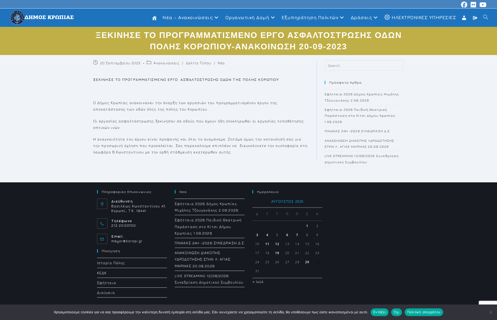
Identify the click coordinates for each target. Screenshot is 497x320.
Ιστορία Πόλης (111, 263)
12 (277, 244)
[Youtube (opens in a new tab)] (482, 5)
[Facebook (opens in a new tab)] (464, 5)
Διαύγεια (106, 292)
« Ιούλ (258, 281)
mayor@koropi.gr (127, 241)
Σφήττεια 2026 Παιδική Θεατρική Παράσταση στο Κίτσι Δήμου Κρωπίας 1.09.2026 (360, 115)
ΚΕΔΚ (102, 273)
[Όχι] (490, 312)
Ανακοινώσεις (166, 63)
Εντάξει (379, 312)
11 (267, 244)
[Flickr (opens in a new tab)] (473, 5)
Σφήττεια (106, 282)
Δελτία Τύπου (198, 63)
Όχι (396, 312)
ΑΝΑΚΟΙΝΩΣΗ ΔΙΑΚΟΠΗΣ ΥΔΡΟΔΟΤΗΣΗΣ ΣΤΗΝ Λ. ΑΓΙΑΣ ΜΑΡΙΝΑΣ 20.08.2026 (203, 259)
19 (277, 253)
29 (307, 262)
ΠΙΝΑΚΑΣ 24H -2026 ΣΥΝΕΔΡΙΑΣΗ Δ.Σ (357, 131)
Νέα (221, 63)
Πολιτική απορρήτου (424, 312)
